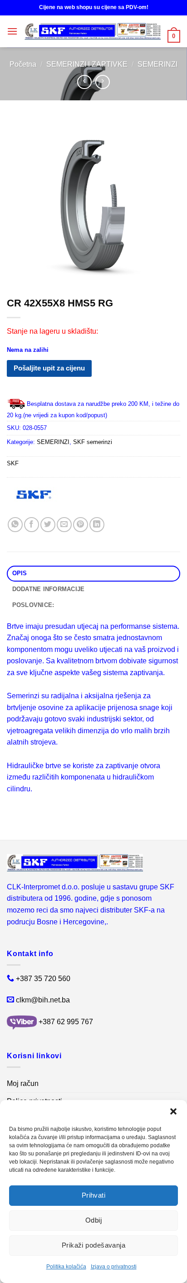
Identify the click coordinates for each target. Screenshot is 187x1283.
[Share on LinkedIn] (96, 524)
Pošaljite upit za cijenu (49, 368)
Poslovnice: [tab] (33, 605)
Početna (23, 64)
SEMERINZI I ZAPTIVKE (87, 64)
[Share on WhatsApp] (15, 524)
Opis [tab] (19, 573)
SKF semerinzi (92, 442)
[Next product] (84, 82)
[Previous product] (102, 82)
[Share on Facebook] (31, 524)
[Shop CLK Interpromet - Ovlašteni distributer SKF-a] (93, 31)
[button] (173, 1111)
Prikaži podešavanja (94, 1245)
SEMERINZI (157, 64)
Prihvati (94, 1195)
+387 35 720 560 (43, 978)
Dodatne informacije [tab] (48, 589)
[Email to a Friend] (64, 524)
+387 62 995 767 (66, 1022)
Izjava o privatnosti (114, 1266)
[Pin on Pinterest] (80, 524)
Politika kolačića (66, 1266)
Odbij (93, 1220)
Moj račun (23, 1083)
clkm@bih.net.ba (43, 1000)
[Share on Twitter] (47, 524)
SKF (13, 463)
